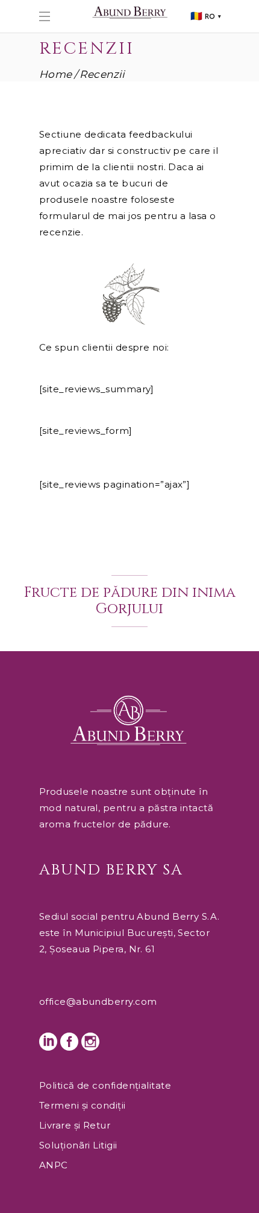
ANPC (53, 1165)
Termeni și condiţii (82, 1105)
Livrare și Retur (74, 1125)
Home (55, 74)
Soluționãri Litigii (78, 1145)
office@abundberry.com (98, 1001)
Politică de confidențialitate (105, 1085)
